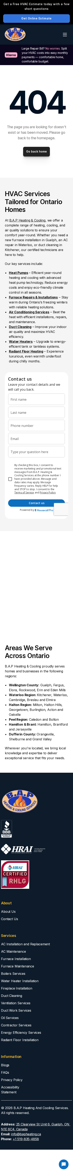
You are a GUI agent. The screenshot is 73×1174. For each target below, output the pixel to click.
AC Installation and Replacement (25, 944)
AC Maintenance (13, 951)
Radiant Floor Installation (20, 1040)
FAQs (5, 1072)
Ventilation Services (15, 1003)
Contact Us (9, 919)
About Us (8, 911)
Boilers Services (13, 974)
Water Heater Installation (20, 981)
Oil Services (10, 1018)
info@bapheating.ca (26, 1134)
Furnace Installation (16, 959)
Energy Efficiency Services (21, 1032)
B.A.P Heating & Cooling (27, 220)
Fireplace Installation (16, 988)
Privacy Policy (12, 1080)
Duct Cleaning (11, 996)
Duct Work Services (16, 1010)
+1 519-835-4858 (26, 1139)
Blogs (5, 1065)
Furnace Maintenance (17, 966)
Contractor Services (16, 1025)
